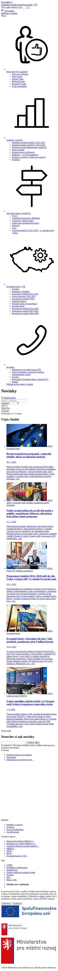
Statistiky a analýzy (14, 825)
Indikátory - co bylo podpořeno (25, 155)
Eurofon (15, 377)
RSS (8, 877)
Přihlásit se (5, 13)
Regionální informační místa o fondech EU (30, 379)
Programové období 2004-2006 (25, 313)
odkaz (42, 896)
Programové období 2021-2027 (25, 294)
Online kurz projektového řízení (25, 223)
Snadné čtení (11, 870)
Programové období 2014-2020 (25, 308)
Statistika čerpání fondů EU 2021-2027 (28, 142)
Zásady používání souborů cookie (20, 872)
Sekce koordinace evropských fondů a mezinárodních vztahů (28, 373)
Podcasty (16, 225)
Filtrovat (5, 411)
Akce (14, 228)
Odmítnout (6, 904)
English (14, 13)
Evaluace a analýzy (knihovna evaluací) (29, 157)
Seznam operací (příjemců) (23, 152)
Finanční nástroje (19, 301)
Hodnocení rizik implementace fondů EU (29, 147)
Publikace (16, 159)
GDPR (9, 865)
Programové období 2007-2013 (25, 311)
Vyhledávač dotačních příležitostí (26, 218)
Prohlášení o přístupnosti (16, 867)
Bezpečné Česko (19, 84)
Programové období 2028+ (23, 299)
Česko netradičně (19, 86)
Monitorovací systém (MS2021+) (21, 844)
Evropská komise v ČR (17, 856)
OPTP (10, 851)
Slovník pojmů (18, 306)
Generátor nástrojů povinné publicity (23, 846)
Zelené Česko (18, 79)
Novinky (15, 289)
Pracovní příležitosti (14, 829)
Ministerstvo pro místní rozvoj (20, 760)
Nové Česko (17, 76)
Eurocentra (11, 757)
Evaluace (10, 827)
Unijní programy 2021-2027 (24, 296)
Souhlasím (17, 904)
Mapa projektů (18, 150)
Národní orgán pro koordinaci (24, 304)
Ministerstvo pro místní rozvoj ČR (26, 369)
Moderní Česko (18, 81)
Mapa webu (11, 880)
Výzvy (15, 216)
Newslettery (21, 384)
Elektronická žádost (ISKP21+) (20, 841)
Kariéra (15, 382)
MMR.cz (11, 848)
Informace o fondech (21, 291)
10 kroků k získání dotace (23, 221)
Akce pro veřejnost (20, 74)
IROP (9, 853)
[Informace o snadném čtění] (29, 817)
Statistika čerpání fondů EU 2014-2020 (28, 145)
